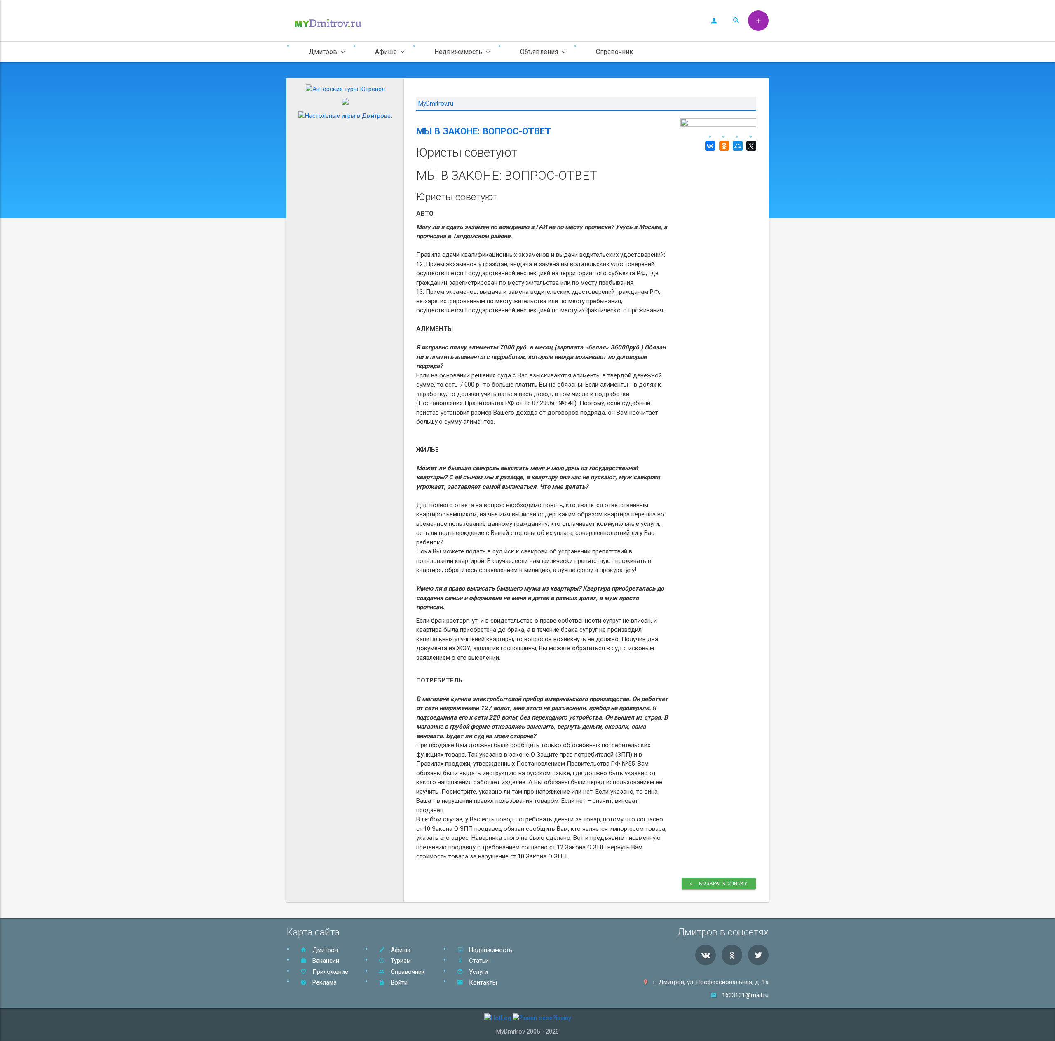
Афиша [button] (386, 52)
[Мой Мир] (737, 146)
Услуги (477, 971)
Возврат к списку (723, 883)
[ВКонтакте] (709, 146)
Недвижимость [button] (458, 52)
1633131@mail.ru (745, 995)
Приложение (329, 971)
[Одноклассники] (723, 146)
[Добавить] (758, 20)
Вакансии (325, 960)
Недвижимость (489, 950)
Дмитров (324, 950)
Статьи (478, 960)
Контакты (482, 982)
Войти (398, 982)
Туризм (400, 960)
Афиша (399, 950)
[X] (750, 146)
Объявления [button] (539, 52)
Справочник (614, 52)
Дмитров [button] (323, 52)
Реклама (324, 982)
